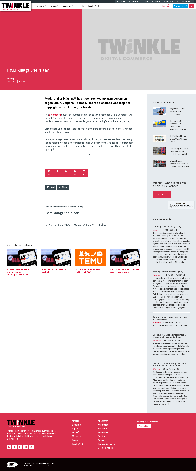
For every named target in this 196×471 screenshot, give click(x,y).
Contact (145, 1)
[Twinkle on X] (9, 447)
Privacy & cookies (106, 444)
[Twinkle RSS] (31, 447)
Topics (53, 6)
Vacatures (156, 1)
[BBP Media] (14, 465)
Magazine (67, 6)
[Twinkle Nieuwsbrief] (180, 6)
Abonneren (121, 1)
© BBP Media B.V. (184, 1)
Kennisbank (168, 1)
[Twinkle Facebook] (14, 447)
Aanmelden (144, 426)
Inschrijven (162, 194)
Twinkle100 (93, 6)
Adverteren (133, 1)
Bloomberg (55, 114)
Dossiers (40, 6)
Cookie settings (105, 448)
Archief (75, 432)
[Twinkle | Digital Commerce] (15, 6)
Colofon (101, 436)
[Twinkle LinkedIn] (191, 6)
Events (80, 6)
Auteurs (75, 421)
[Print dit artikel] (83, 173)
